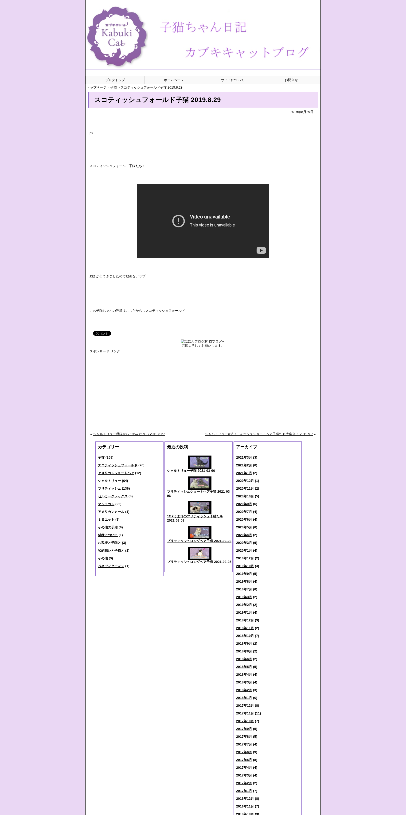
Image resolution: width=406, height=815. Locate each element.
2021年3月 (244, 457)
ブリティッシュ (109, 488)
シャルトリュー (109, 481)
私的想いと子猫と (111, 550)
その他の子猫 (108, 527)
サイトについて (232, 80)
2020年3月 (244, 543)
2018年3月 (244, 682)
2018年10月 (245, 636)
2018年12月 (245, 620)
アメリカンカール (111, 512)
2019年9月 (244, 574)
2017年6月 (244, 752)
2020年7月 (244, 512)
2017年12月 (245, 705)
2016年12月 (245, 798)
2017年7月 (244, 744)
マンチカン (106, 504)
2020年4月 (244, 535)
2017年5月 (244, 760)
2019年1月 (244, 612)
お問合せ (291, 80)
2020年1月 (244, 550)
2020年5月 (244, 527)
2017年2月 (244, 783)
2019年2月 (244, 605)
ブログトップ (115, 80)
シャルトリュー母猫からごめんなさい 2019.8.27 (129, 434)
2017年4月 (244, 767)
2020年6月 (244, 519)
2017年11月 (245, 713)
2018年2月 (244, 690)
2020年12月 (245, 481)
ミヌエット (106, 519)
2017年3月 (244, 775)
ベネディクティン (111, 566)
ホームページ (174, 80)
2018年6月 (244, 659)
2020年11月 (245, 488)
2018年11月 (245, 628)
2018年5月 (244, 667)
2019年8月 (244, 581)
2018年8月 (244, 651)
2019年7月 (244, 589)
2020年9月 (244, 504)
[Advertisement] (168, 387)
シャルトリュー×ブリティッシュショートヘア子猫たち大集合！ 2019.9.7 (259, 434)
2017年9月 (244, 729)
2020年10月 (245, 496)
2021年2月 (244, 465)
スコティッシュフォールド (117, 465)
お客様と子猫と (109, 543)
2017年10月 (245, 721)
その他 (103, 558)
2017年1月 (244, 791)
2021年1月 (244, 473)
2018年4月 (244, 674)
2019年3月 (244, 597)
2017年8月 (244, 736)
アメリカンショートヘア (116, 473)
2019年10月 (245, 566)
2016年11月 (245, 806)
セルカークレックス (113, 496)
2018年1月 (244, 698)
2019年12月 (245, 558)
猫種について (108, 535)
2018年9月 (244, 643)
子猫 (101, 457)
